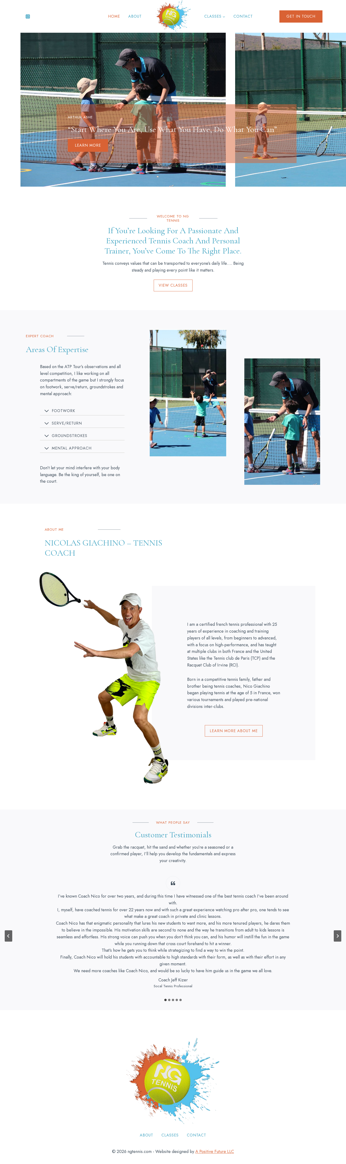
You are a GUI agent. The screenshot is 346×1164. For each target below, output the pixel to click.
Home (114, 16)
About (135, 16)
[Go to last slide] (8, 936)
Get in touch (300, 16)
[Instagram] (28, 16)
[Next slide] (337, 936)
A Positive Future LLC (214, 1151)
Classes (170, 1135)
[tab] (165, 1000)
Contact (243, 16)
